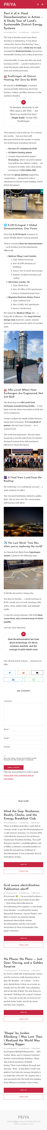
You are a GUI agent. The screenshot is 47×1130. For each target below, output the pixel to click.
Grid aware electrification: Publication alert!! (22, 887)
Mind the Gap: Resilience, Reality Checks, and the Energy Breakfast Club (22, 815)
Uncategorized (11, 32)
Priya (15, 1121)
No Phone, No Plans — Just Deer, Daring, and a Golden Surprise (23, 963)
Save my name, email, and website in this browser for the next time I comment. (20, 759)
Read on (24, 864)
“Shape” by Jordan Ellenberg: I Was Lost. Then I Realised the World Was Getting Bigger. (23, 1039)
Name (7, 729)
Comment (8, 701)
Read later (24, 871)
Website (7, 747)
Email (7, 738)
